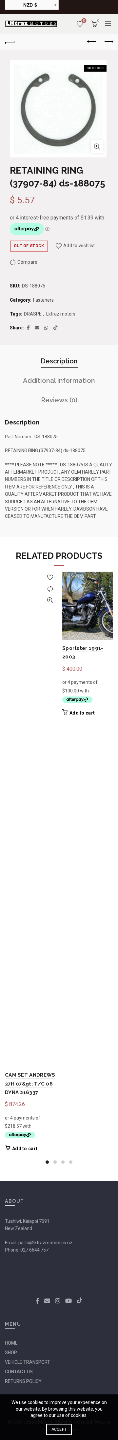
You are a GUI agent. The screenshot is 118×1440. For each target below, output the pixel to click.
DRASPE (33, 314)
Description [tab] (59, 361)
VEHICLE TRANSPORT (27, 1362)
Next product (108, 42)
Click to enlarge (97, 146)
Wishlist (84, 20)
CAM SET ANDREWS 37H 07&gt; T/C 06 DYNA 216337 (30, 1083)
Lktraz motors (60, 314)
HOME (11, 1343)
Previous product (92, 42)
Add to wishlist (79, 245)
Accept (59, 1429)
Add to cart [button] (24, 1148)
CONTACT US (19, 1371)
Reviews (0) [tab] (59, 400)
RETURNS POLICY (23, 1381)
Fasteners (43, 300)
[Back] (10, 42)
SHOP (11, 1352)
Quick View (50, 600)
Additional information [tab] (59, 381)
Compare (27, 262)
